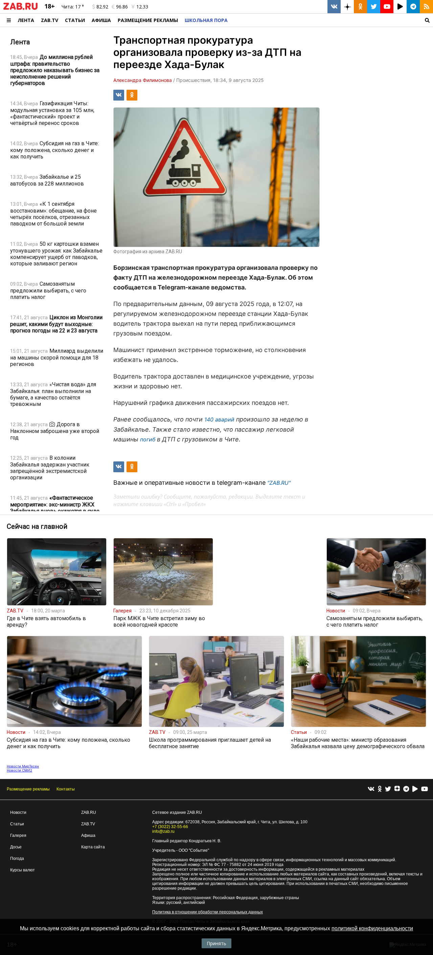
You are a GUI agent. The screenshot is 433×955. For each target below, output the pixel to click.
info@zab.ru (163, 831)
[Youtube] (424, 789)
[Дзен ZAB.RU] (347, 6)
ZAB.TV (49, 20)
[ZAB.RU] (20, 8)
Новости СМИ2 (19, 770)
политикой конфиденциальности (372, 928)
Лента (26, 20)
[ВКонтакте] (371, 789)
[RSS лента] (426, 6)
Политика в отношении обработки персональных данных (207, 912)
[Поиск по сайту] (332, 20)
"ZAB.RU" (279, 482)
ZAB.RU (88, 812)
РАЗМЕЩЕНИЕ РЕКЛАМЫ (148, 20)
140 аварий (220, 419)
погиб (147, 439)
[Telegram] (406, 789)
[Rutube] (415, 789)
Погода (17, 858)
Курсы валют (22, 870)
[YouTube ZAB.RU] (386, 6)
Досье (16, 847)
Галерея (18, 835)
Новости (18, 812)
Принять (216, 943)
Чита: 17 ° (73, 6)
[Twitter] (388, 789)
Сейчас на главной (37, 526)
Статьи (75, 20)
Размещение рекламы (28, 789)
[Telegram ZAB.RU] (413, 6)
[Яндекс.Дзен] (397, 789)
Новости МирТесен (23, 766)
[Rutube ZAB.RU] (400, 6)
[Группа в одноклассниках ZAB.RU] (360, 6)
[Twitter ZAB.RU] (373, 6)
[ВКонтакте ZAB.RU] (334, 6)
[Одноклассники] (379, 789)
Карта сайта (93, 847)
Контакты (65, 789)
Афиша (101, 20)
